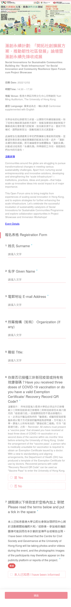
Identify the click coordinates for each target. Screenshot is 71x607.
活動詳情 (10, 156)
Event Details (12, 223)
